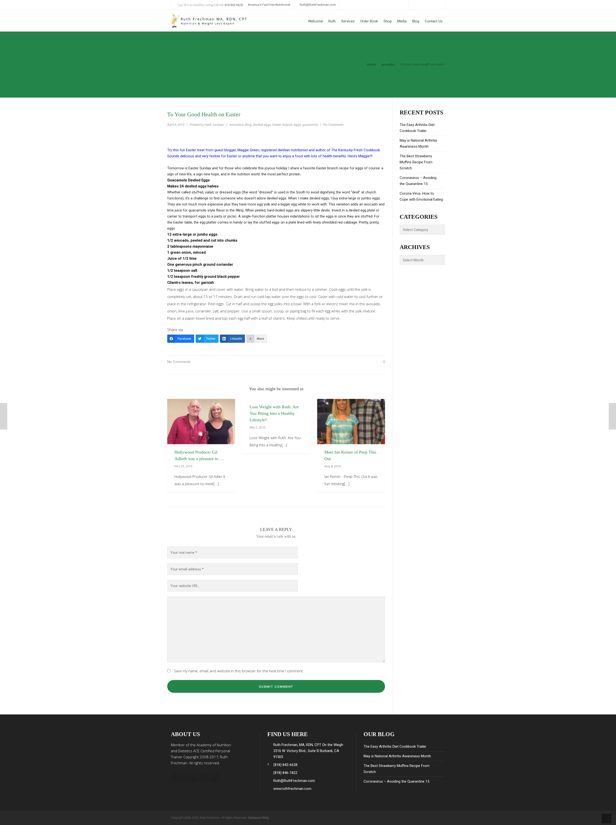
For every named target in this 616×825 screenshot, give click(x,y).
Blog (248, 124)
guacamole (310, 124)
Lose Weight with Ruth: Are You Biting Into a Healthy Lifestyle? (274, 413)
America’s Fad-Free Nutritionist (269, 5)
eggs (297, 124)
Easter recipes (282, 124)
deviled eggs (262, 124)
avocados (388, 64)
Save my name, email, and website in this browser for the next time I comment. (239, 671)
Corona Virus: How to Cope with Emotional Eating (421, 196)
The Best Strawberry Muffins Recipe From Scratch (416, 162)
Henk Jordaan (214, 124)
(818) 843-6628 (285, 765)
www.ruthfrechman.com (292, 788)
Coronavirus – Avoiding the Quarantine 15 (418, 181)
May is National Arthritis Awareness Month (418, 143)
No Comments (333, 124)
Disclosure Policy (258, 818)
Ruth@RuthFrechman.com (318, 5)
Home (371, 64)
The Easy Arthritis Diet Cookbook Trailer (417, 128)
